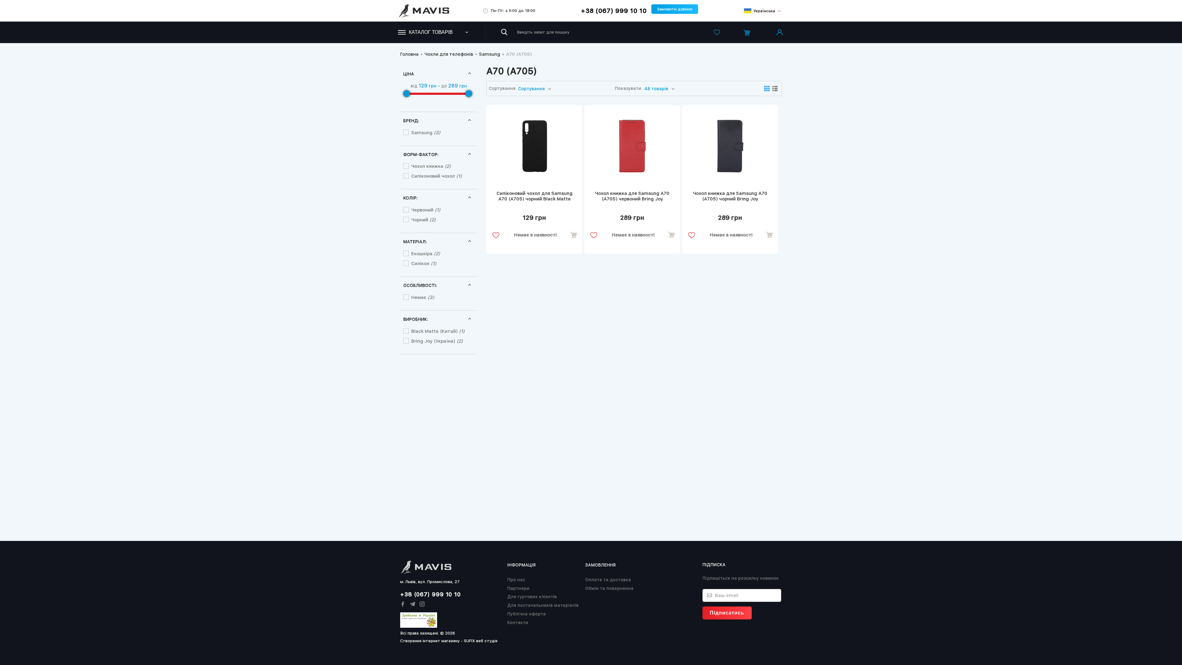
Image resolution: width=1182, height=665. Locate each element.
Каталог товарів (431, 32)
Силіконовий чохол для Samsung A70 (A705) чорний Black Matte (535, 196)
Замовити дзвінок (675, 9)
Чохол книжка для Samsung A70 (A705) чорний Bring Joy (730, 196)
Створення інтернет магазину (430, 641)
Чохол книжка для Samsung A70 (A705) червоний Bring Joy (632, 196)
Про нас (516, 579)
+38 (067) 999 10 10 (614, 10)
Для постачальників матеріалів (543, 605)
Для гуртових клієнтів (532, 596)
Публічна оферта (526, 613)
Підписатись (727, 612)
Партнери (518, 588)
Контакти (517, 622)
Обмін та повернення (609, 588)
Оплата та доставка (608, 579)
